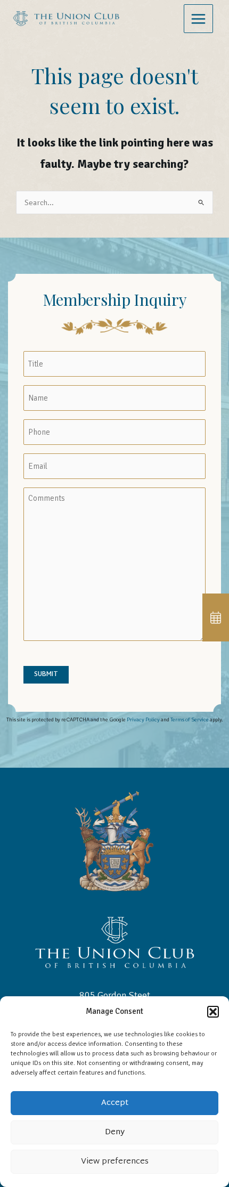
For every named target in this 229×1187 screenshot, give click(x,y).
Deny (115, 1132)
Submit (46, 674)
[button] (213, 1011)
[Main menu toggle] (198, 19)
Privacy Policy (143, 719)
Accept (114, 1103)
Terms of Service (189, 719)
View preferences (115, 1162)
